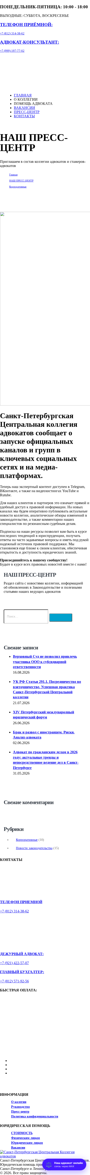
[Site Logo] (31, 65)
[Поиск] (60, 617)
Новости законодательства (34, 848)
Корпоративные (27, 840)
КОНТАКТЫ (24, 116)
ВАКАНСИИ (24, 108)
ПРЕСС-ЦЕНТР (26, 112)
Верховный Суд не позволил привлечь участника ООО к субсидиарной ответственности (45, 661)
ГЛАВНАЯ (23, 95)
